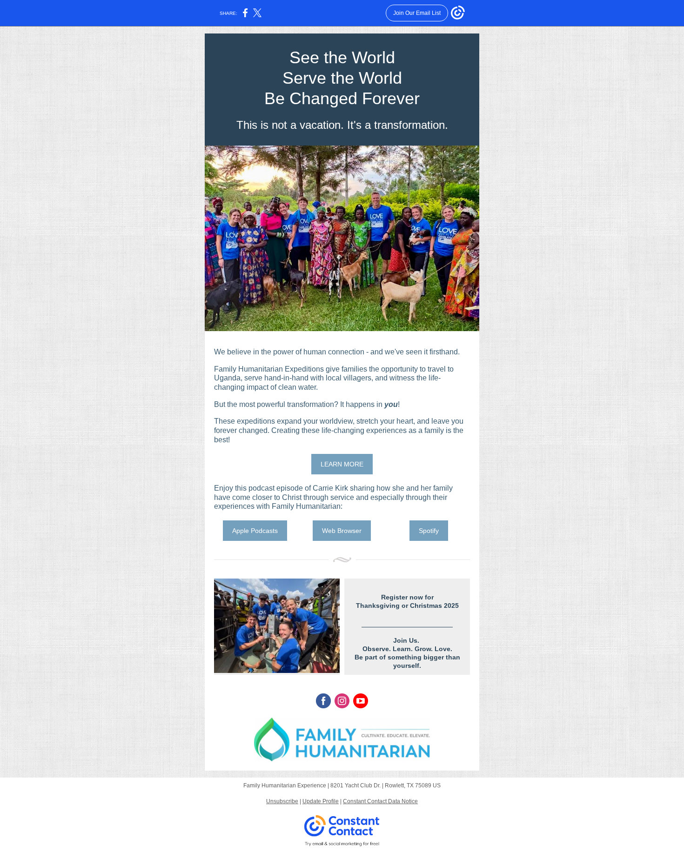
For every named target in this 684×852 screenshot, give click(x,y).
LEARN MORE (342, 464)
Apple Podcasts (255, 530)
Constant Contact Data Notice (380, 801)
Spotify (429, 530)
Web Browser (342, 530)
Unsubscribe (282, 801)
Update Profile (320, 801)
